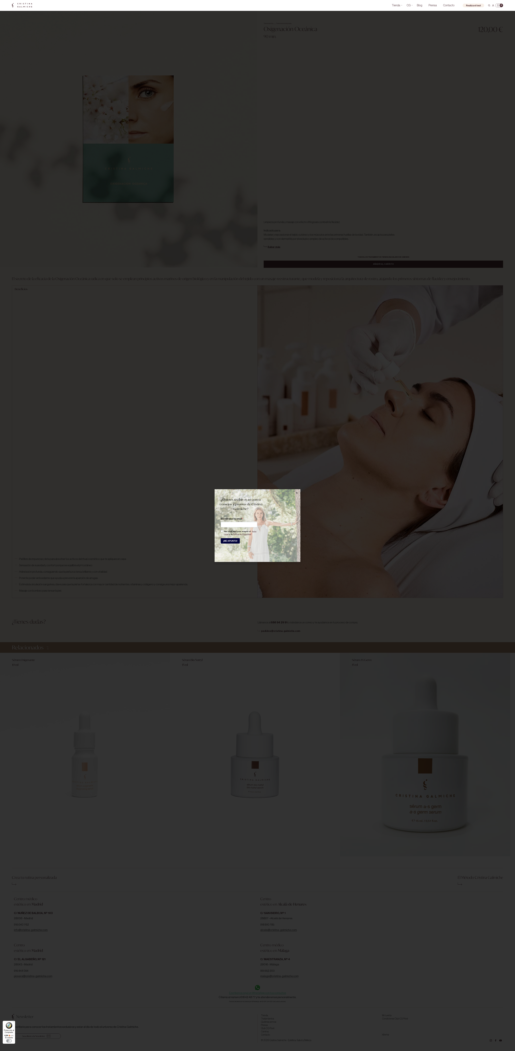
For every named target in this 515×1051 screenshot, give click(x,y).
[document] (257, 525)
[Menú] (13, 1022)
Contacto (449, 5)
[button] (297, 493)
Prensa (432, 5)
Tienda (396, 5)
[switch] (9, 1040)
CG (409, 5)
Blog (419, 5)
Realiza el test (473, 5)
